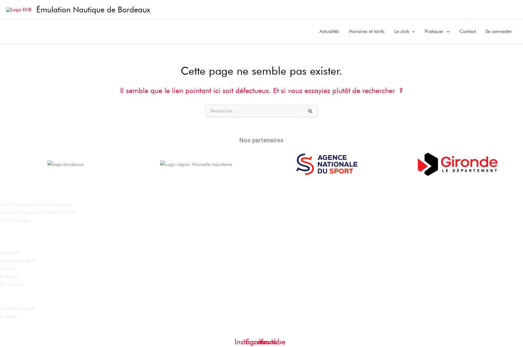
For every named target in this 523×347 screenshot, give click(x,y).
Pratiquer (434, 31)
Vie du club (12, 284)
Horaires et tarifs (367, 31)
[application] (412, 31)
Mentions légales (17, 308)
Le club (401, 31)
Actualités (329, 31)
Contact (467, 31)
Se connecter (498, 31)
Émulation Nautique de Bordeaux (93, 9)
